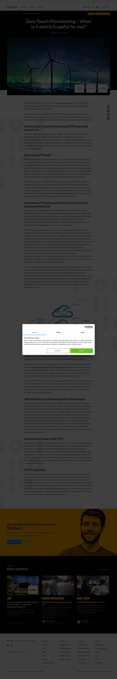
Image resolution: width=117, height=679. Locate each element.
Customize (57, 350)
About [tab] (82, 332)
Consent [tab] (34, 332)
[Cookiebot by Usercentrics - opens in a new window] (86, 327)
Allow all (81, 350)
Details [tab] (58, 332)
